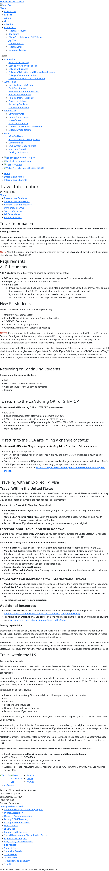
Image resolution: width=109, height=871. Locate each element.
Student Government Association (25, 126)
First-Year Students (18, 88)
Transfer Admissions (19, 107)
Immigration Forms (14, 207)
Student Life (10, 110)
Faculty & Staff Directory (16, 819)
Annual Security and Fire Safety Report (23, 809)
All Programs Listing (19, 62)
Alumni (7, 17)
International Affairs (14, 176)
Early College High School (21, 84)
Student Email (15, 46)
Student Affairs (16, 43)
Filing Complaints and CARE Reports (26, 37)
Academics (9, 59)
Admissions (10, 81)
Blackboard (10, 11)
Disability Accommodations (18, 815)
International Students (20, 94)
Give (6, 21)
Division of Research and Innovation (27, 78)
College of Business (18, 68)
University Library (17, 49)
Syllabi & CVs (10, 854)
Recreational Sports (18, 123)
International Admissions (17, 201)
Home (7, 173)
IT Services (9, 828)
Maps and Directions (19, 149)
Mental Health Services (15, 832)
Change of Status (13, 217)
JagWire (12, 40)
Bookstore (14, 33)
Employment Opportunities (22, 145)
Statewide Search (13, 851)
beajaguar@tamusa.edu (12, 806)
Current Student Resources (18, 204)
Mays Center (15, 120)
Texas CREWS (10, 857)
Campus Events (16, 113)
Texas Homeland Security (17, 860)
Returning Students (18, 104)
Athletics (8, 24)
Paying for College (18, 101)
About (7, 133)
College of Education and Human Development (32, 72)
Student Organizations (20, 129)
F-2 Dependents (12, 214)
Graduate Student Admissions (24, 91)
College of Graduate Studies (23, 75)
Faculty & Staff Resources (17, 822)
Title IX (7, 864)
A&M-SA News (16, 136)
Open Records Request (15, 838)
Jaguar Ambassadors (19, 117)
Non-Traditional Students (21, 97)
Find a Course (11, 825)
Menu (3, 195)
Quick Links (10, 27)
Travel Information (13, 211)
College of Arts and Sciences (23, 65)
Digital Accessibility (13, 812)
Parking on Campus (18, 152)
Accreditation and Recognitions (24, 139)
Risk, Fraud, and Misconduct (18, 841)
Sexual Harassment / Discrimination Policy (25, 835)
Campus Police (16, 142)
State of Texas (11, 848)
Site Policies (10, 844)
